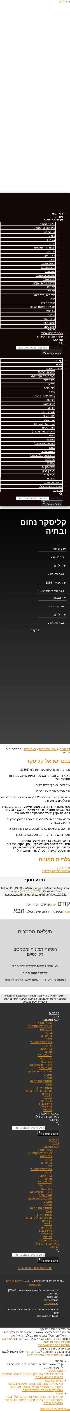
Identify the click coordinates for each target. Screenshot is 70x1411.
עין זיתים (50, 310)
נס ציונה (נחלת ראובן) (42, 306)
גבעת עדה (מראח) (44, 247)
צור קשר (57, 339)
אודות (59, 216)
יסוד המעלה (48, 267)
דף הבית (57, 213)
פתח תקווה (49, 318)
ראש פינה (49, 326)
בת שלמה (49, 231)
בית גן (51, 235)
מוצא (52, 298)
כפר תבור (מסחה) (45, 275)
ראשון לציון (49, 322)
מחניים (51, 287)
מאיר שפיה (49, 279)
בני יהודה (50, 239)
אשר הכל (43, 1345)
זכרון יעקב (49, 255)
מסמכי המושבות (52, 333)
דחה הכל (54, 1345)
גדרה (52, 243)
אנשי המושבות (53, 220)
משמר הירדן (48, 302)
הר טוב (51, 251)
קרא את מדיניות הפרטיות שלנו (45, 1355)
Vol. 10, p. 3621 (30, 891)
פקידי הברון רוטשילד (49, 336)
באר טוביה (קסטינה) (43, 227)
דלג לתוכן (64, 1)
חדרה (52, 259)
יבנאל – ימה (48, 263)
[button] (61, 344)
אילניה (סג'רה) (47, 223)
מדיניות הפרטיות (14, 1281)
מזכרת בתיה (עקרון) (43, 283)
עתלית (51, 314)
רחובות (52, 330)
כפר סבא (50, 271)
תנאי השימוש (35, 1284)
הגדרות (65, 1345)
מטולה (51, 291)
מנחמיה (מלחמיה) (44, 295)
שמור (66, 1409)
